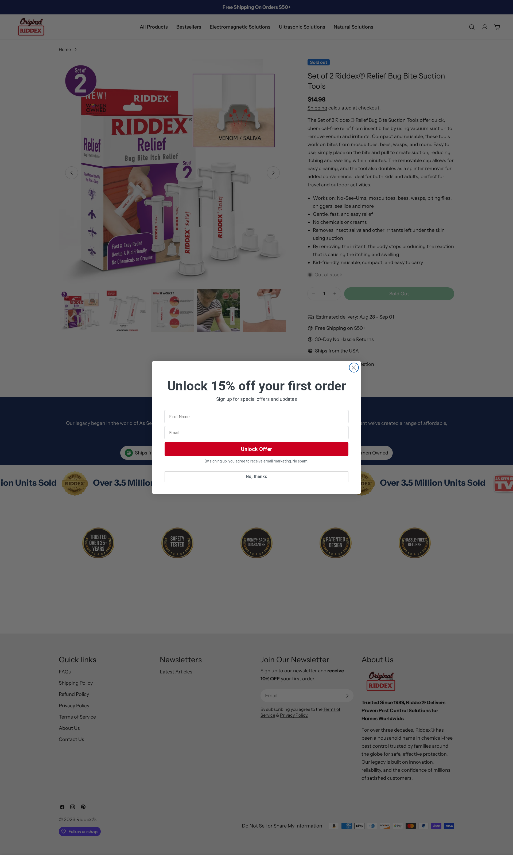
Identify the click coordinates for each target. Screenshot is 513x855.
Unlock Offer (256, 449)
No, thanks (256, 476)
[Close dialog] (354, 367)
